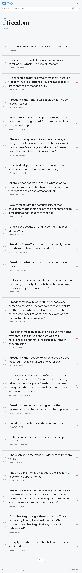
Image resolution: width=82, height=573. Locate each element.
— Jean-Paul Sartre (17, 270)
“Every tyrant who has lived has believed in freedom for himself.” (40, 544)
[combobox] (41, 9)
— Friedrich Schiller (18, 234)
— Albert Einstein (16, 68)
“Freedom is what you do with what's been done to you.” (37, 264)
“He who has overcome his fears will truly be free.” (38, 46)
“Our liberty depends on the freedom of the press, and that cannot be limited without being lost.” (39, 167)
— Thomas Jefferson (17, 173)
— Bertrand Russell (17, 216)
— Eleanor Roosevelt (18, 322)
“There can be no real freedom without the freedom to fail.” (40, 457)
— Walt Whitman (15, 427)
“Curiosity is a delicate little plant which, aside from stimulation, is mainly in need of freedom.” (39, 62)
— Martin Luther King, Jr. (19, 413)
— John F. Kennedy (16, 347)
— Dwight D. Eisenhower (19, 445)
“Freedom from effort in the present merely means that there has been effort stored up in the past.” (39, 246)
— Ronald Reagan (16, 506)
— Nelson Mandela (16, 155)
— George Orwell (16, 107)
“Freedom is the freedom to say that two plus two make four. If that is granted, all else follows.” (38, 359)
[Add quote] (67, 3)
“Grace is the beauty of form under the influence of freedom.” (37, 228)
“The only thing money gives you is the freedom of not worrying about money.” (39, 474)
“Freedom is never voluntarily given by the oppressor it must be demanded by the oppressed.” (40, 407)
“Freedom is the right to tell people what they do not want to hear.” (38, 101)
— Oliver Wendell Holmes (20, 395)
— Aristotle (14, 50)
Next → (41, 560)
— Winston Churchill (18, 129)
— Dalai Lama (14, 532)
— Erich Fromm (15, 463)
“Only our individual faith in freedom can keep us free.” (36, 439)
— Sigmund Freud (16, 89)
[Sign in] (77, 3)
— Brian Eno (13, 292)
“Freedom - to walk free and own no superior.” (36, 423)
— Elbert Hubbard (16, 550)
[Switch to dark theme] (72, 3)
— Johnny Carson (16, 480)
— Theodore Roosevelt (19, 252)
